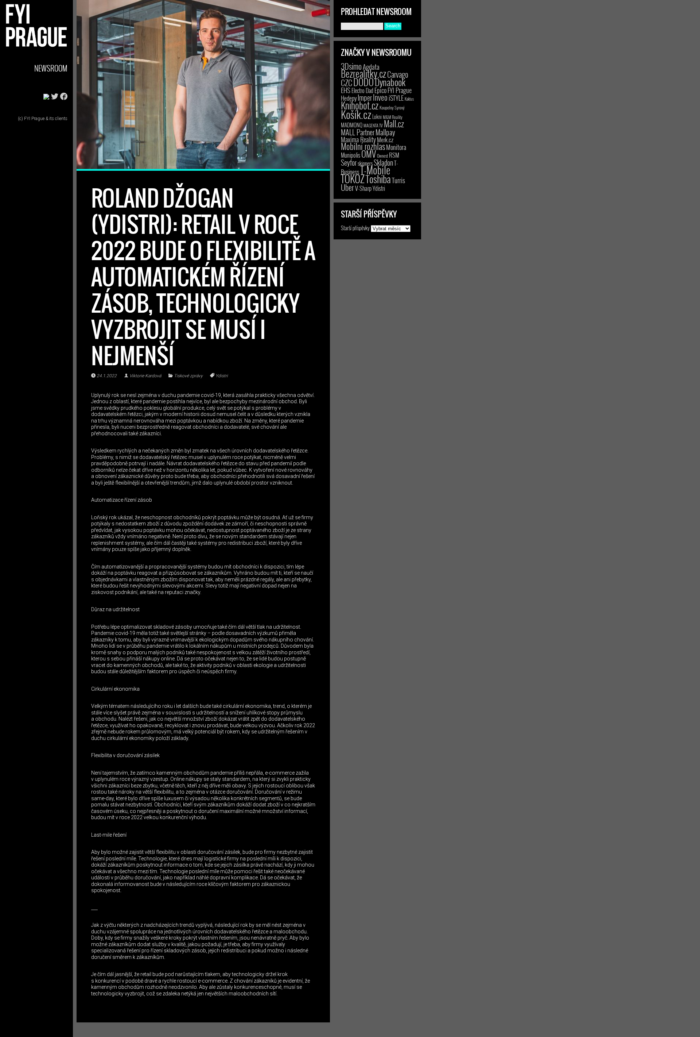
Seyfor (349, 162)
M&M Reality (392, 116)
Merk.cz (385, 139)
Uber (347, 187)
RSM (394, 154)
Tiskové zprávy (188, 375)
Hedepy (349, 98)
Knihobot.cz (359, 105)
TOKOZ (353, 178)
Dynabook (390, 82)
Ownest (382, 155)
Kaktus (409, 99)
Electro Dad (362, 90)
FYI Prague (400, 90)
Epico (380, 90)
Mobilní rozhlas (363, 146)
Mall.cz (394, 123)
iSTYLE (396, 98)
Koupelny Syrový (392, 107)
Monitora (396, 147)
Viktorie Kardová (145, 375)
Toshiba (378, 178)
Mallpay (385, 132)
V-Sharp (363, 188)
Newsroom (50, 68)
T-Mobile (375, 169)
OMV (368, 153)
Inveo (380, 97)
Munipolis (350, 155)
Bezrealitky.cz (363, 73)
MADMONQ (351, 125)
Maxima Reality (358, 139)
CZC (346, 82)
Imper (365, 97)
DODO (363, 82)
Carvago (397, 74)
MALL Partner (357, 132)
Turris (398, 180)
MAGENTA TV (373, 125)
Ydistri (221, 375)
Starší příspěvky (355, 228)
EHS (345, 90)
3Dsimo (351, 66)
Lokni (377, 116)
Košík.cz (356, 114)
